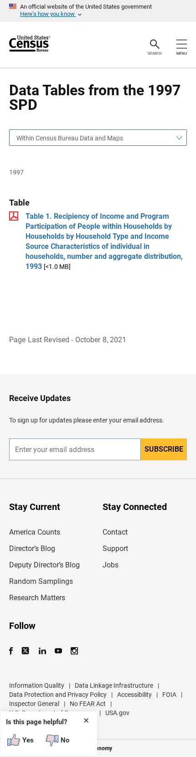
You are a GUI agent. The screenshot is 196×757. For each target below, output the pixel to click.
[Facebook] (13, 651)
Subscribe (163, 449)
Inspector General (34, 703)
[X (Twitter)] (26, 651)
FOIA (169, 694)
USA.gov (117, 712)
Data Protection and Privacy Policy (58, 694)
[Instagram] (74, 651)
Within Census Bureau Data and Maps (69, 138)
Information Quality (36, 685)
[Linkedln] (42, 651)
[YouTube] (58, 651)
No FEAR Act (88, 703)
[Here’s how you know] (98, 11)
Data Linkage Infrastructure (114, 685)
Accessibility (134, 694)
